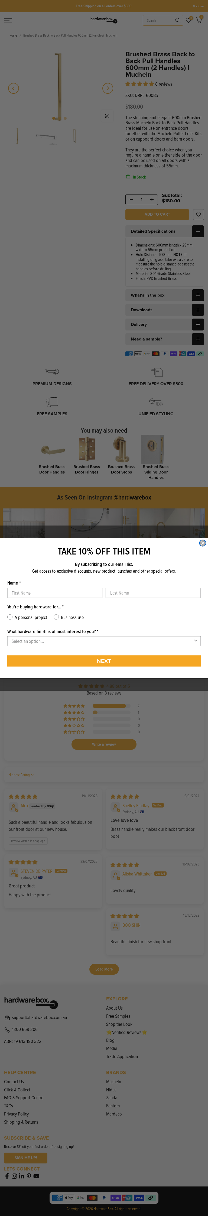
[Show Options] (196, 641)
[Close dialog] (202, 543)
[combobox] (102, 641)
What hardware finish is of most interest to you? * (53, 631)
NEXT (104, 661)
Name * (14, 582)
